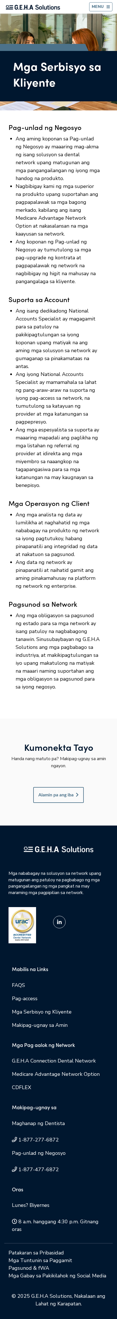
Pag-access (24, 998)
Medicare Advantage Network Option (56, 1074)
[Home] (33, 7)
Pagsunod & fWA (29, 1268)
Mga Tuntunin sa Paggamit (40, 1260)
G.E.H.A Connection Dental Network (54, 1060)
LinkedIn (59, 922)
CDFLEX (21, 1087)
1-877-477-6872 (38, 1169)
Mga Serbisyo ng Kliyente (42, 1011)
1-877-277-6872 (38, 1139)
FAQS (18, 985)
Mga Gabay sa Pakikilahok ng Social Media (57, 1275)
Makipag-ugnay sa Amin (40, 1025)
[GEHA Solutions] (58, 849)
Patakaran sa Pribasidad (36, 1252)
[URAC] (22, 925)
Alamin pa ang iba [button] (56, 795)
